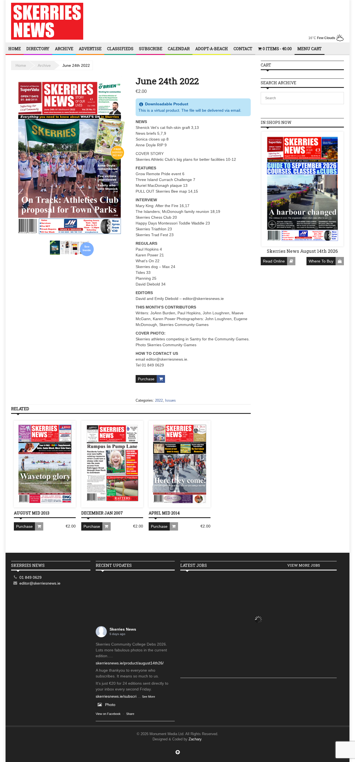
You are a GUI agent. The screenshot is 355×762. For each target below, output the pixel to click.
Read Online (274, 261)
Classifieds (120, 48)
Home (14, 48)
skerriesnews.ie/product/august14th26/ (130, 663)
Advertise (90, 48)
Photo (110, 704)
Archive (64, 48)
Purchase (146, 379)
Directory (37, 48)
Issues (170, 400)
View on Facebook (108, 713)
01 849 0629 (30, 577)
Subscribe (150, 48)
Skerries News (123, 629)
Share (130, 713)
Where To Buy (321, 261)
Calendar (179, 48)
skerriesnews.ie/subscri (116, 696)
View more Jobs (303, 565)
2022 (159, 400)
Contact (243, 48)
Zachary (195, 739)
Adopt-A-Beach (211, 48)
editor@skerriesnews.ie (39, 583)
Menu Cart (309, 48)
